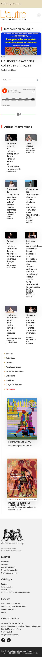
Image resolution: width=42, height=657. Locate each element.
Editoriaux (5, 562)
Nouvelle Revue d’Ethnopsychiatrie (15, 593)
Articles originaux (8, 567)
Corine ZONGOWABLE (12, 341)
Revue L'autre (6, 587)
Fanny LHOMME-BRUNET (29, 291)
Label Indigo (34, 653)
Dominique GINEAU (30, 296)
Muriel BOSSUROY (30, 338)
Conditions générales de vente (13, 606)
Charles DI (12, 171)
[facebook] (3, 640)
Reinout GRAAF (10, 70)
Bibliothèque (6, 590)
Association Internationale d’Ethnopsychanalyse (21, 626)
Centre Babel (6, 632)
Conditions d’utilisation (10, 604)
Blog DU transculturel (9, 635)
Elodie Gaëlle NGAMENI (10, 216)
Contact (4, 612)
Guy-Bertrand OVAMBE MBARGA (29, 220)
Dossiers (4, 564)
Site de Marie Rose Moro (11, 629)
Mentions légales (8, 609)
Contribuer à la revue (9, 573)
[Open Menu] (39, 15)
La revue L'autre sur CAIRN (12, 623)
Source (3, 56)
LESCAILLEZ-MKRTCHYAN (11, 266)
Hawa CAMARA (29, 342)
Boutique (5, 584)
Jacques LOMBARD (30, 151)
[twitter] (9, 640)
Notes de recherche (9, 570)
